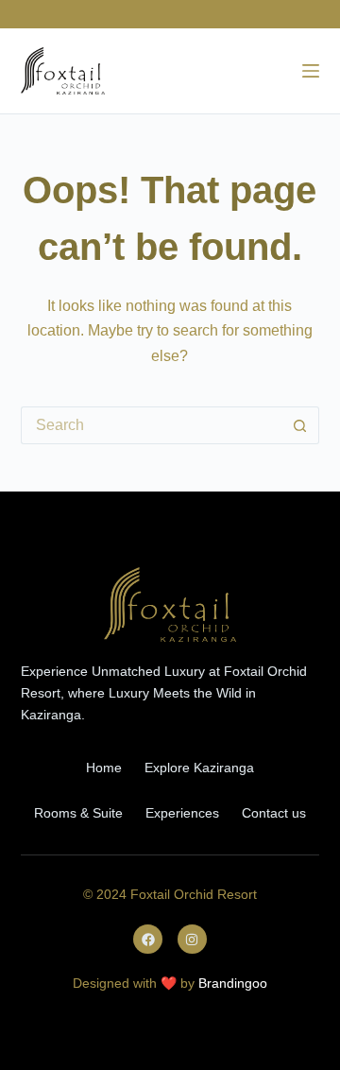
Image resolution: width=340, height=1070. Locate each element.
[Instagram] (192, 939)
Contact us (274, 812)
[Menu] (310, 70)
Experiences (182, 812)
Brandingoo (232, 983)
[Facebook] (147, 939)
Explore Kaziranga (199, 767)
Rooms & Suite (78, 812)
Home (104, 767)
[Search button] (300, 425)
